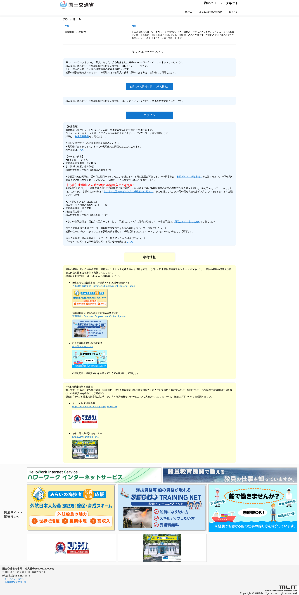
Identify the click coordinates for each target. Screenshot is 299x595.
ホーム (188, 11)
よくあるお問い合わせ (210, 11)
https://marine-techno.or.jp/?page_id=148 (94, 406)
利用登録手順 (82, 136)
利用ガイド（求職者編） (189, 176)
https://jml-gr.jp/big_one (85, 436)
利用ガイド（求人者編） (187, 221)
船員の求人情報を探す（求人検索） (149, 86)
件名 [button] (67, 25)
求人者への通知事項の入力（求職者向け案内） (128, 191)
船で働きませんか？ (82, 346)
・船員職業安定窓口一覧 (14, 582)
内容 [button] (134, 25)
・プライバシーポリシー (14, 578)
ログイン (233, 11)
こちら (80, 149)
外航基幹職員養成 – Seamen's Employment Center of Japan (103, 285)
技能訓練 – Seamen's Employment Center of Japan (99, 316)
